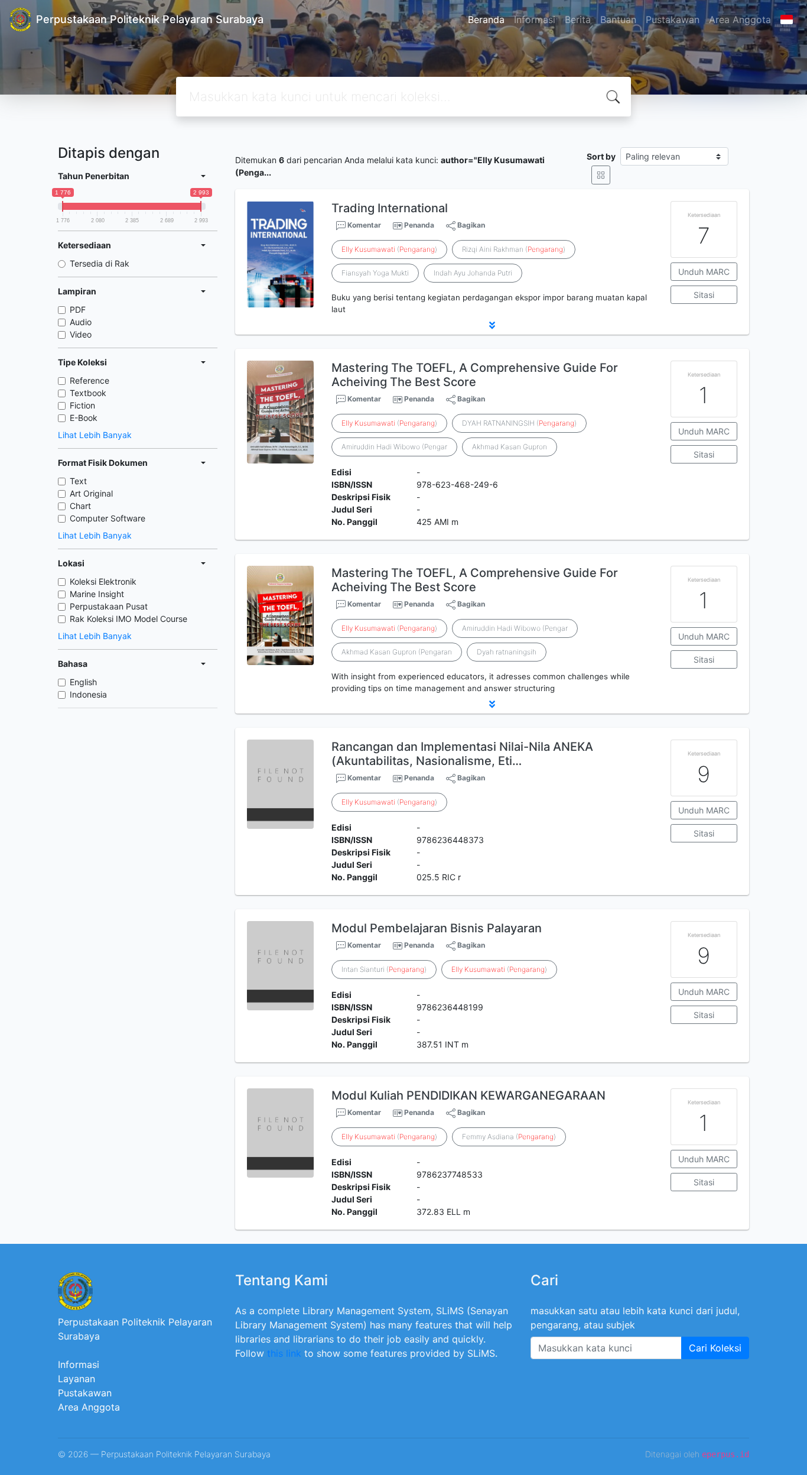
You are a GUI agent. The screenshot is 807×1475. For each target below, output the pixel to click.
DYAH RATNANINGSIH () (519, 423)
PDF (78, 309)
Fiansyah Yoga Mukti (375, 272)
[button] (492, 325)
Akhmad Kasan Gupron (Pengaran (396, 651)
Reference (89, 380)
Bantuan (618, 19)
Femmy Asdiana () (509, 1136)
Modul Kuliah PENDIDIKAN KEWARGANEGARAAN (468, 1095)
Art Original (91, 493)
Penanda (419, 225)
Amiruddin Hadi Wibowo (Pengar (394, 446)
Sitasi (704, 295)
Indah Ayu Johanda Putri (473, 272)
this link (284, 1353)
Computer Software (107, 518)
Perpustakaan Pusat (109, 606)
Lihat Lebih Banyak (95, 435)
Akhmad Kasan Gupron (509, 446)
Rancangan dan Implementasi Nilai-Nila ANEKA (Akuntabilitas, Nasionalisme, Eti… (462, 754)
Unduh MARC (704, 272)
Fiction (82, 405)
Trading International (389, 208)
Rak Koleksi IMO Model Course (128, 619)
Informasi (534, 19)
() (389, 249)
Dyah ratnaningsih (506, 651)
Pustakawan (672, 19)
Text (78, 481)
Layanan (76, 1379)
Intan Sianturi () (384, 969)
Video (81, 334)
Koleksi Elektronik (103, 581)
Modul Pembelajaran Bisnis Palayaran (436, 928)
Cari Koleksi (715, 1348)
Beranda (486, 19)
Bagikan (470, 225)
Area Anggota (740, 19)
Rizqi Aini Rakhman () (513, 249)
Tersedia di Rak (99, 263)
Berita (578, 19)
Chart (80, 506)
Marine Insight (97, 594)
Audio (81, 322)
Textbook (88, 393)
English (83, 682)
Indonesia (88, 694)
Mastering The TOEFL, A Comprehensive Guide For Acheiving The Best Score (474, 375)
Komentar (363, 225)
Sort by (601, 156)
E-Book (83, 418)
